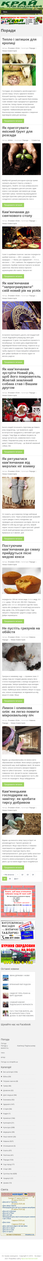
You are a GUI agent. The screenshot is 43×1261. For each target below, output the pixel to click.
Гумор (5, 1086)
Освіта (5, 1150)
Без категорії (8, 1072)
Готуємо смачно (9, 1081)
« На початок (9, 875)
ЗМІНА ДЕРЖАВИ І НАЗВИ (20, 975)
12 (22, 875)
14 (33, 875)
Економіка (7, 1100)
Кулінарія (7, 1123)
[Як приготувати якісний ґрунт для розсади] (21, 159)
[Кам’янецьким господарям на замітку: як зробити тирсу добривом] (21, 824)
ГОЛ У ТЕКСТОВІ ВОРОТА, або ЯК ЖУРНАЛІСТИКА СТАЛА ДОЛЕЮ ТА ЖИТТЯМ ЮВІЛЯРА (21, 1013)
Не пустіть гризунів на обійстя (21, 630)
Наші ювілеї (8, 1137)
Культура (6, 1127)
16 (10, 879)
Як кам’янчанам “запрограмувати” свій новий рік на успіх (21, 286)
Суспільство (8, 1173)
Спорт (5, 1169)
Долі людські (8, 1095)
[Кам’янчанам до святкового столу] (21, 238)
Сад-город (7, 1164)
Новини (32, 637)
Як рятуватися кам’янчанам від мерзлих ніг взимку (18, 462)
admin (10, 140)
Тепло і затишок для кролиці (19, 41)
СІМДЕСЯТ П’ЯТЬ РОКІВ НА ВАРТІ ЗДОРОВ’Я (20, 994)
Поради (32, 48)
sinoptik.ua (13, 1062)
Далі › (16, 879)
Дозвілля (6, 1090)
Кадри (5, 1113)
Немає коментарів (9, 51)
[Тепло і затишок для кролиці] (19, 70)
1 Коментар (35, 140)
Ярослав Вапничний (29, 1258)
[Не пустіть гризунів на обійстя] (21, 657)
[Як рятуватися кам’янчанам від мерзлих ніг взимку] (18, 493)
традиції (6, 1178)
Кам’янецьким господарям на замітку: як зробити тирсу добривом (18, 796)
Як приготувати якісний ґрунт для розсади (17, 131)
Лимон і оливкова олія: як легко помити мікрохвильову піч (20, 711)
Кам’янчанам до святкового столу (17, 214)
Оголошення (8, 1146)
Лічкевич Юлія (14, 48)
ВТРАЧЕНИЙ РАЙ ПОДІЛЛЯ (20, 984)
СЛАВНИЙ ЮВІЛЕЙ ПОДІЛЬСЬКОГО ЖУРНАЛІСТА (21, 1003)
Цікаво (5, 1183)
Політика (6, 1155)
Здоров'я (6, 1104)
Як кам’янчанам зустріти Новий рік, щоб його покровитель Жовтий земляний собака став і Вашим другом (21, 378)
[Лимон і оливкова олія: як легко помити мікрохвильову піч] (21, 741)
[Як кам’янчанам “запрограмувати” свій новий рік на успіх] (21, 316)
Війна (5, 1076)
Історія (6, 1109)
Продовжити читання (13, 121)
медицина (7, 1132)
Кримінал (7, 1118)
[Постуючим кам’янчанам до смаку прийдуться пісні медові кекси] (21, 581)
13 (28, 875)
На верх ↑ (38, 1256)
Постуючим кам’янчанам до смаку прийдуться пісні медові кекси (21, 551)
